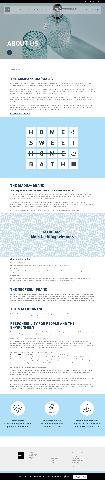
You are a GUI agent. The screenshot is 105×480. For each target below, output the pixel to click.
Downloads (74, 464)
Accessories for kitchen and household (30, 9)
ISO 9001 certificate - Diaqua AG (20, 113)
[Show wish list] (92, 10)
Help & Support (92, 1)
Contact (53, 462)
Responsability (54, 458)
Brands (52, 456)
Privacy (20, 476)
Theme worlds (73, 9)
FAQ (73, 455)
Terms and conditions (39, 476)
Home (12, 69)
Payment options (76, 458)
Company (53, 455)
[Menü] (86, 475)
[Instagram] (85, 1)
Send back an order (77, 456)
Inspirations (64, 9)
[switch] (84, 476)
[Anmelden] (95, 10)
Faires (52, 460)
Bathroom (14, 9)
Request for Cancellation (78, 466)
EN (98, 1)
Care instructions (76, 462)
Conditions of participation (54, 476)
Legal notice (28, 476)
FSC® (19, 355)
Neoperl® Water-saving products (50, 9)
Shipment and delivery (77, 460)
